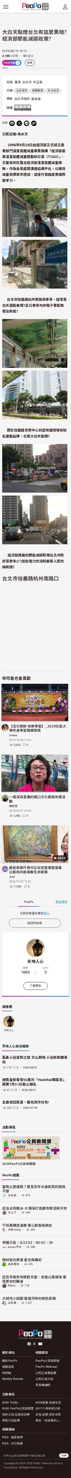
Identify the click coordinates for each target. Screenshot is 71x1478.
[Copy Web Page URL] (34, 123)
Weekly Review (12, 1379)
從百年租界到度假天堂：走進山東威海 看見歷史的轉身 (34, 1279)
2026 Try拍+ (10, 1402)
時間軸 (6, 1373)
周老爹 (13, 806)
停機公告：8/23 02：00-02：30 (27, 1242)
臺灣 (18, 82)
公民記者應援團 (46, 1373)
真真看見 (13, 1264)
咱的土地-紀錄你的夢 (16, 1414)
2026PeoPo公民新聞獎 (19, 1163)
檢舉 (30, 62)
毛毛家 (12, 1195)
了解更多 (35, 986)
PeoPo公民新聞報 (48, 1360)
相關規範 (8, 1366)
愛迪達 (36, 99)
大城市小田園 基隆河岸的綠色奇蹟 (29, 1298)
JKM (12, 877)
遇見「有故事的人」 (49, 1420)
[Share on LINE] (26, 123)
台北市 (27, 82)
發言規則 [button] (61, 902)
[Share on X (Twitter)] (19, 123)
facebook (29, 1344)
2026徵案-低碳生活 (48, 1402)
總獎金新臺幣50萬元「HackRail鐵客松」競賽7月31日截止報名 (34, 1082)
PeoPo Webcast (46, 1366)
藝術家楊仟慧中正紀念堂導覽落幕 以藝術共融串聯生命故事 (37, 869)
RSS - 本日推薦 (12, 1443)
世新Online (14, 1229)
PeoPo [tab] (28, 902)
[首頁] (35, 7)
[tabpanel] (34, 913)
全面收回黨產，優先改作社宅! (25, 1102)
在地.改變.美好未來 (48, 1414)
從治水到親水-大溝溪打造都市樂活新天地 (34, 1208)
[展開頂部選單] (65, 7)
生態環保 (21, 90)
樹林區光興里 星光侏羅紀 (22, 1259)
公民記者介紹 (44, 1379)
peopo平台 (14, 1247)
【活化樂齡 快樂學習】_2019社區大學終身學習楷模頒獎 (37, 728)
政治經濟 (53, 90)
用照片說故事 (11, 1420)
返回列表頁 (34, 923)
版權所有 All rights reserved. (23, 107)
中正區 (37, 82)
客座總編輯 (43, 1385)
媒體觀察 (37, 90)
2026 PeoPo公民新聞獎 (18, 1408)
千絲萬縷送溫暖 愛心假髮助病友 (27, 1225)
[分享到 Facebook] (12, 123)
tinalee (13, 735)
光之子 (12, 1212)
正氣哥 (12, 1302)
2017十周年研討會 (48, 1408)
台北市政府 (22, 99)
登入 (47, 913)
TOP (63, 1455)
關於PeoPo (9, 1360)
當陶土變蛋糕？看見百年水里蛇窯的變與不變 (34, 1188)
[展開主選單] (5, 7)
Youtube (40, 1344)
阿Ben (11, 1285)
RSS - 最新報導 (12, 1437)
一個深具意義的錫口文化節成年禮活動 (37, 798)
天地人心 (35, 961)
